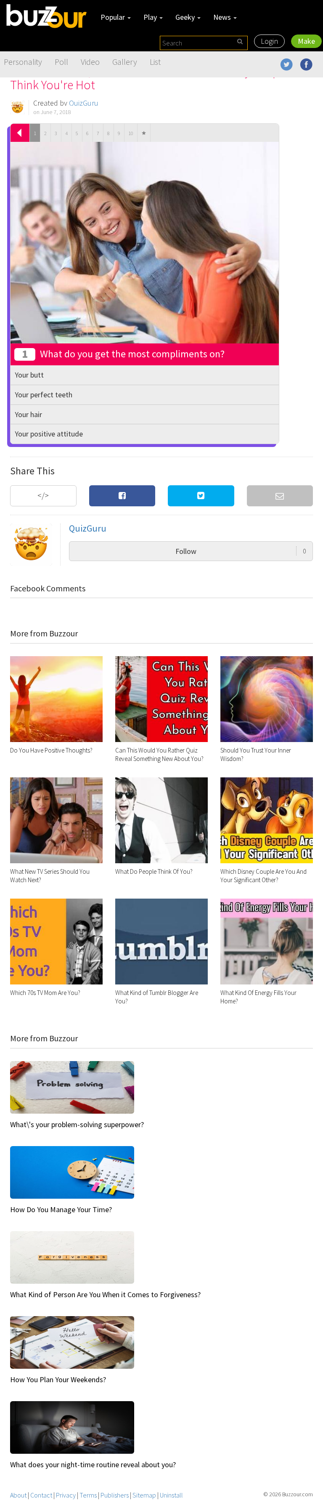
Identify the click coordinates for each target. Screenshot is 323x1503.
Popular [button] (114, 17)
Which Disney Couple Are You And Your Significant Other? (263, 875)
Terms (88, 1495)
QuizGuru (83, 103)
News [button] (223, 17)
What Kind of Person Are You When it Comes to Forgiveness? (105, 1294)
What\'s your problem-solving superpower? (77, 1124)
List (155, 61)
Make (306, 41)
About (18, 1495)
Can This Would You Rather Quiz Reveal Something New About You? (159, 754)
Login (269, 41)
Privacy (66, 1495)
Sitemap (144, 1495)
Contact (41, 1495)
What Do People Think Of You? (154, 871)
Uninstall (171, 1495)
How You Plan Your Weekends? (58, 1379)
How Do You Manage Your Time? (61, 1209)
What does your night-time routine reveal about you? (93, 1464)
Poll (61, 61)
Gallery (124, 61)
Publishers (115, 1495)
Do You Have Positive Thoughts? (51, 750)
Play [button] (151, 17)
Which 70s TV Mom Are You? (45, 993)
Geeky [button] (185, 17)
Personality (23, 61)
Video (90, 61)
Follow (240, 551)
